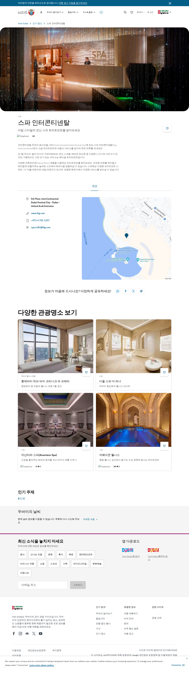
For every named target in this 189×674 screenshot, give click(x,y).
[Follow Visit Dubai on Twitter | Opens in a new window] (34, 633)
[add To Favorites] (167, 128)
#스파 (21, 498)
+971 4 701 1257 (40, 220)
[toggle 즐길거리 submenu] (77, 12)
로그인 (150, 12)
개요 (94, 186)
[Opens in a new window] (126, 291)
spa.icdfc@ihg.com (41, 227)
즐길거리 (72, 12)
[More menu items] (101, 12)
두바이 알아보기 (54, 12)
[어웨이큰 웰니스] (133, 420)
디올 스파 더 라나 (110, 381)
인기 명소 (37, 23)
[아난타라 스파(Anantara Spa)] (55, 420)
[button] (178, 665)
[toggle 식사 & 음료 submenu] (94, 12)
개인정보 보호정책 (148, 655)
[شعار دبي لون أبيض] (17, 608)
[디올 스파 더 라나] (133, 346)
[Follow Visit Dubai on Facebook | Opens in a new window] (13, 633)
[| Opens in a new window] (20, 633)
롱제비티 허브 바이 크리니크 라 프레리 (45, 381)
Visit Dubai (23, 23)
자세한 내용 (89, 519)
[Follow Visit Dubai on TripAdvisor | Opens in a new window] (27, 633)
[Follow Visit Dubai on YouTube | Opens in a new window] (40, 633)
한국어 (140, 12)
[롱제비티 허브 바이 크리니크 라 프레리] (55, 346)
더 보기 (26, 478)
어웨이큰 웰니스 (109, 455)
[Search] (125, 12)
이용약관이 (166, 655)
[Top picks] (131, 12)
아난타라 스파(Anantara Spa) (39, 455)
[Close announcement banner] (170, 3)
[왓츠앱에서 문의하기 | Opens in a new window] (118, 291)
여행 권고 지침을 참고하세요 (73, 3)
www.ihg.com (38, 213)
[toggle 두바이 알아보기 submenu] (62, 12)
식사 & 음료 (88, 12)
